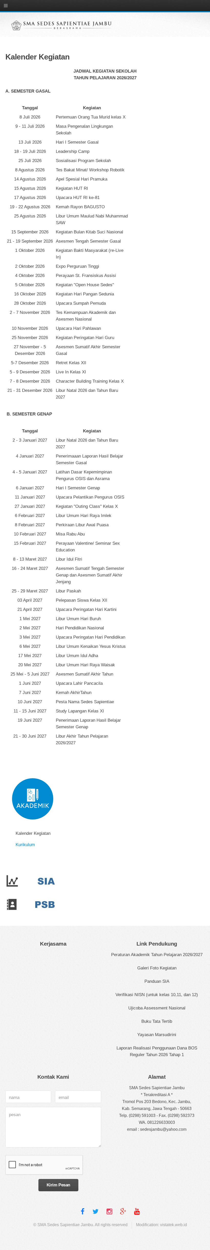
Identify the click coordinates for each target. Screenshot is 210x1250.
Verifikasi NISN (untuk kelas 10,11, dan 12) (157, 994)
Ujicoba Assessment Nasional (156, 1007)
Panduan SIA (156, 981)
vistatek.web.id (173, 1225)
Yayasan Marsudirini (156, 1034)
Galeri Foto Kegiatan (156, 967)
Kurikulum (25, 844)
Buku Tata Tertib (156, 1021)
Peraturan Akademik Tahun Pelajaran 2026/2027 (157, 954)
